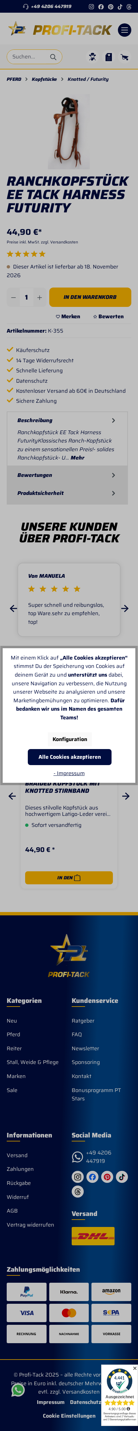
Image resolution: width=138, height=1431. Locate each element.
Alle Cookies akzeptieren (70, 757)
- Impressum (69, 773)
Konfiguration (70, 739)
